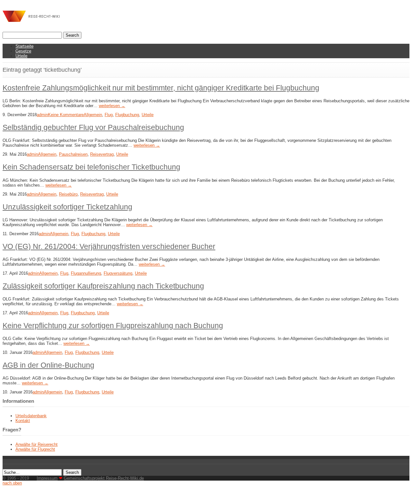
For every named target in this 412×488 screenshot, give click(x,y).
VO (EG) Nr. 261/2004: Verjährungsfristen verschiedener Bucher (109, 246)
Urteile (21, 55)
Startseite (24, 46)
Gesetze (23, 51)
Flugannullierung (86, 273)
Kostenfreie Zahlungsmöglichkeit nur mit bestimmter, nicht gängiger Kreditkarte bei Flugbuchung (161, 88)
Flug (109, 114)
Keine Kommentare (66, 114)
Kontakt (22, 420)
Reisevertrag (102, 154)
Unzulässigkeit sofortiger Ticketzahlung (67, 207)
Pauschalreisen (73, 154)
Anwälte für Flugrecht (35, 449)
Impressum (47, 478)
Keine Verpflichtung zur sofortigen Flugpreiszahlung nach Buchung (113, 325)
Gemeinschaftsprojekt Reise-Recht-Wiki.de (104, 478)
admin (42, 114)
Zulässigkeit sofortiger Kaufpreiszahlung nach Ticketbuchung (103, 286)
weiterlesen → (112, 105)
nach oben (12, 483)
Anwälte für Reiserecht (36, 444)
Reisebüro (68, 194)
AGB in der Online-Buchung (48, 365)
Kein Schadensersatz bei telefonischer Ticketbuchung (91, 167)
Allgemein (93, 114)
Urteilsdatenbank (31, 415)
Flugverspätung (118, 273)
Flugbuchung (127, 114)
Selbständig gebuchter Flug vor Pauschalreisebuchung (93, 127)
